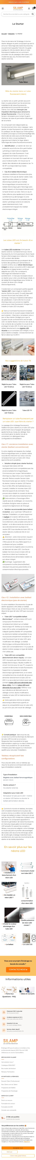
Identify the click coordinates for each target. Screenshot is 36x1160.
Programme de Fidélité (8, 1087)
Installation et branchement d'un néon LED (9, 875)
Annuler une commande (8, 1110)
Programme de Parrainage (9, 1091)
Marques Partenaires (7, 1072)
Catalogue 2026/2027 (8, 1065)
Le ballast (9, 944)
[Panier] (33, 8)
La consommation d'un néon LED (27, 900)
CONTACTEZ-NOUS (17, 969)
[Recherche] (33, 14)
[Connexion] (29, 8)
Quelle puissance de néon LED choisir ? (27, 922)
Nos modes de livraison (8, 1068)
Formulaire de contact (8, 1103)
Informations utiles (18, 979)
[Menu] (3, 8)
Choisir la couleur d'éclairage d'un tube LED (9, 926)
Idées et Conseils (27, 994)
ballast (6, 517)
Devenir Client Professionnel (10, 1081)
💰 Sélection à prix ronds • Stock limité (18, 2)
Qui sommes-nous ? (7, 1062)
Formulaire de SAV (7, 1107)
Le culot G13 (27, 944)
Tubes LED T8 (27, 410)
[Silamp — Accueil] (10, 1041)
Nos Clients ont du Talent (9, 1084)
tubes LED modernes (12, 249)
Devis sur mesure (6, 1100)
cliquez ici (27, 1141)
